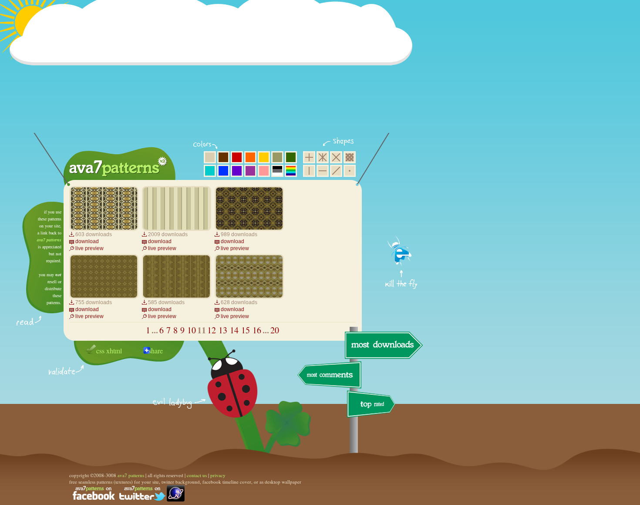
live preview (89, 248)
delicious (223, 393)
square (309, 157)
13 (223, 330)
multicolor (291, 171)
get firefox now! (402, 205)
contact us (197, 475)
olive (277, 157)
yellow (264, 157)
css (100, 350)
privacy (218, 475)
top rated (373, 405)
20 (274, 330)
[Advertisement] (214, 72)
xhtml (114, 350)
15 (245, 330)
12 (211, 330)
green (291, 157)
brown (223, 157)
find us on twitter (142, 493)
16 (257, 330)
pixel (350, 157)
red (237, 157)
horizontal (323, 171)
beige (210, 157)
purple (250, 171)
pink (264, 171)
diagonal (336, 171)
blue (223, 171)
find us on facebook (93, 493)
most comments (330, 375)
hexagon (323, 157)
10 (191, 330)
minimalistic (350, 171)
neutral (277, 171)
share (155, 350)
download (87, 241)
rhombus (336, 157)
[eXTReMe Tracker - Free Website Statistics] (176, 499)
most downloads (382, 345)
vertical (309, 171)
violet (237, 171)
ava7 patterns (49, 240)
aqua (210, 171)
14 (234, 330)
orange (250, 157)
